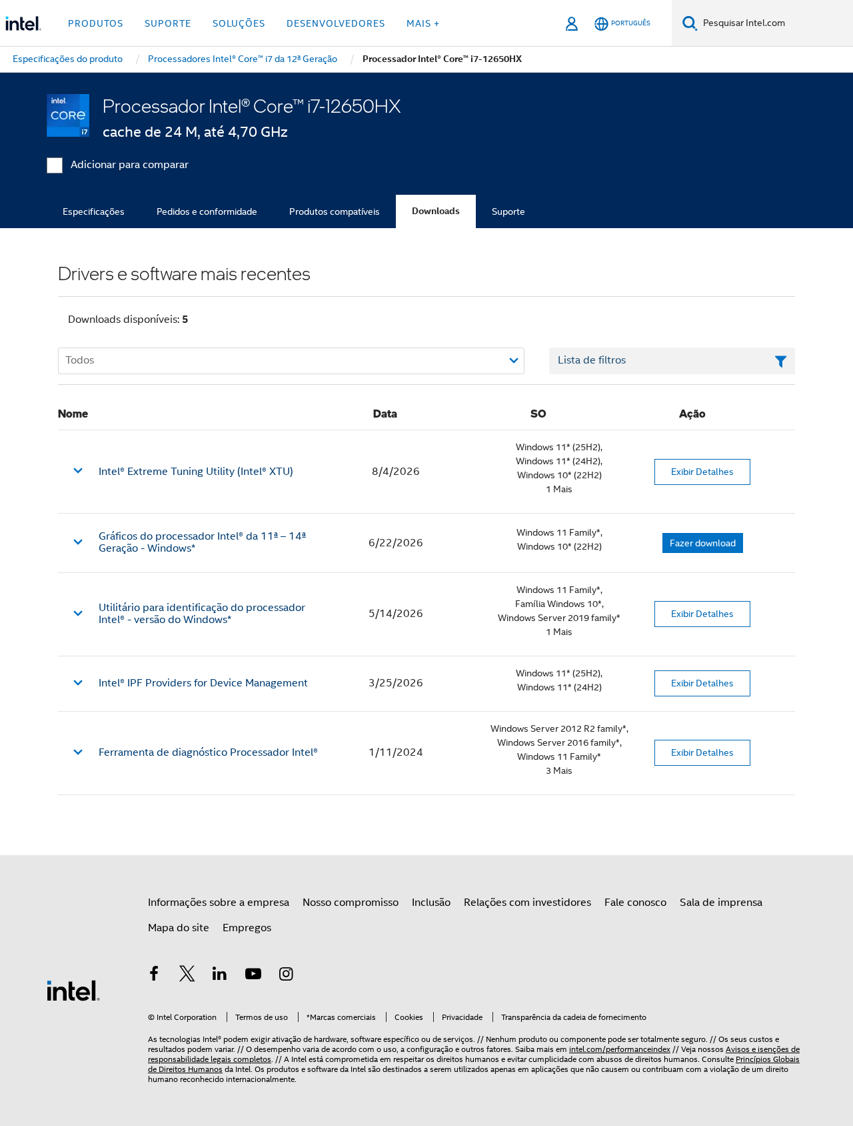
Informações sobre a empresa (218, 902)
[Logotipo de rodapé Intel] (73, 990)
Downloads (436, 211)
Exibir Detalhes (702, 472)
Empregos (247, 928)
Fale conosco (635, 902)
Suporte (508, 211)
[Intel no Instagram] (286, 976)
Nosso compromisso (351, 902)
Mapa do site (178, 928)
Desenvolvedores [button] (336, 23)
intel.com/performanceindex (619, 1049)
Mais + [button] (423, 23)
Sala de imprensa (721, 902)
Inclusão (431, 902)
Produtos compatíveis (334, 211)
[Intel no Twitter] (187, 976)
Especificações (94, 211)
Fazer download (703, 543)
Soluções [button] (239, 23)
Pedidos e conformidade (207, 211)
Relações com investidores (527, 902)
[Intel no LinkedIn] (220, 976)
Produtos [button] (95, 23)
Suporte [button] (168, 23)
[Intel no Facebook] (154, 976)
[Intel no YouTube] (253, 976)
